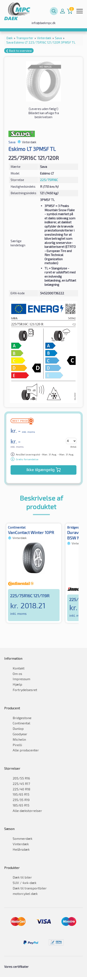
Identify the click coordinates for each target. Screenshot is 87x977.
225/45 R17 (21, 784)
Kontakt (18, 668)
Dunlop (18, 728)
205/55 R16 (21, 778)
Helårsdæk (21, 849)
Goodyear (20, 734)
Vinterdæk (21, 844)
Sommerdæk (22, 838)
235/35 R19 (21, 800)
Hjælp (17, 684)
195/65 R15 (21, 794)
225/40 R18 (21, 789)
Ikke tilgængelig (40, 470)
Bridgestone (22, 718)
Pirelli (17, 745)
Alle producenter (26, 750)
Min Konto (62, 11)
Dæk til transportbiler (30, 888)
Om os (17, 674)
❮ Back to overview (19, 50)
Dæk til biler (22, 877)
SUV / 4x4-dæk (24, 883)
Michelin (19, 739)
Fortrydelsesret (25, 690)
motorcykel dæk (25, 894)
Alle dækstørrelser (27, 811)
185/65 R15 (21, 805)
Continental (21, 723)
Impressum (21, 679)
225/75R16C (49, 180)
